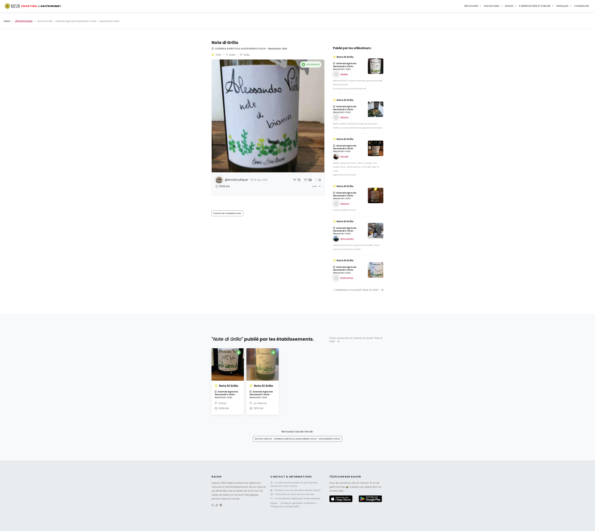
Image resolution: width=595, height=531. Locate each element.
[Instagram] (213, 505)
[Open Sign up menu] (553, 6)
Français (562, 6)
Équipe (274, 503)
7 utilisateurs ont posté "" (356, 290)
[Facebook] (221, 505)
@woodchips (347, 238)
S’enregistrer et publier (535, 6)
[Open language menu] (571, 6)
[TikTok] (217, 505)
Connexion (581, 6)
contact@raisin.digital (286, 498)
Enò (315, 186)
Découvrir (471, 6)
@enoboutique (24, 21)
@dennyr (345, 203)
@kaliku (344, 74)
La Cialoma (260, 403)
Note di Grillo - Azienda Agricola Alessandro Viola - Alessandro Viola (297, 439)
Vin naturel (491, 6)
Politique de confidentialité (284, 506)
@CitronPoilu (346, 278)
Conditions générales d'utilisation (298, 503)
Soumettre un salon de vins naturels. (295, 494)
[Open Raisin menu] (515, 6)
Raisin (7, 21)
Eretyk (222, 403)
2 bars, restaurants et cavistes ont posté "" (355, 339)
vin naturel (362, 483)
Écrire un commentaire (227, 213)
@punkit (344, 156)
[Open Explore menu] (480, 6)
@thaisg (344, 117)
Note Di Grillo (228, 386)
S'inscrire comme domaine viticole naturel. (297, 490)
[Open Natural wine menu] (501, 6)
